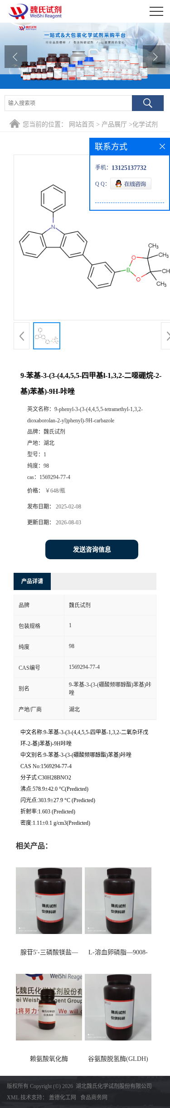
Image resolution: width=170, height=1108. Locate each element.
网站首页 (81, 124)
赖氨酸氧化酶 (49, 1058)
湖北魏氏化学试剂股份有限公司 (114, 1086)
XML (13, 1097)
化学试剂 (145, 124)
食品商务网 (93, 1097)
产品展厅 (114, 124)
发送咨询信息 (92, 549)
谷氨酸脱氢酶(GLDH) (118, 1058)
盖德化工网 (62, 1097)
